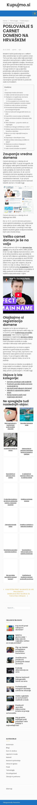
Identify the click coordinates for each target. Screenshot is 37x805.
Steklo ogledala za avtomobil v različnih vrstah (22, 698)
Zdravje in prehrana (13, 777)
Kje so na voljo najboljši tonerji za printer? (17, 134)
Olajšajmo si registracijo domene (16, 97)
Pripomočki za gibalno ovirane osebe (17, 103)
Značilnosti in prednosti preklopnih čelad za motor (22, 661)
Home (5, 21)
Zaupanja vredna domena (14, 93)
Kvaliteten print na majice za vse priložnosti (20, 590)
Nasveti (8, 757)
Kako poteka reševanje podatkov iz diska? (17, 141)
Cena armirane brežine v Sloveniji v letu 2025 (18, 119)
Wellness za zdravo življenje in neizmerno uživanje (16, 145)
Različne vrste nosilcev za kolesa (16, 105)
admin (14, 50)
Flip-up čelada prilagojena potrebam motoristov (21, 650)
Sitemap (9, 789)
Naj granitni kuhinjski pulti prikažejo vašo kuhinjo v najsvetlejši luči (17, 721)
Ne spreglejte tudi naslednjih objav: (18, 101)
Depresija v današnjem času (15, 137)
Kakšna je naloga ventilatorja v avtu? (17, 127)
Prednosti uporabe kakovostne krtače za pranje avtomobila (17, 709)
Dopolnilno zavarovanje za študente (17, 116)
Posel (8, 767)
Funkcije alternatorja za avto (21, 670)
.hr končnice (24, 267)
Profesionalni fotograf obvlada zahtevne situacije (23, 688)
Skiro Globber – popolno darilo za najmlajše (17, 124)
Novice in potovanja (13, 761)
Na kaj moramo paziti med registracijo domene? (16, 396)
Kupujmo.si (18, 5)
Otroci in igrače (11, 764)
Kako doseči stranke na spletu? (16, 148)
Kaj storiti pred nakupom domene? (19, 388)
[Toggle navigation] (35, 13)
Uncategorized (11, 773)
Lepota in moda (11, 754)
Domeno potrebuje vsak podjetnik (19, 382)
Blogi (7, 748)
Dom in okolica (11, 751)
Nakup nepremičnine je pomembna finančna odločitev (18, 130)
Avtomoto (9, 745)
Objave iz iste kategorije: (15, 99)
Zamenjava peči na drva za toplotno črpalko (18, 595)
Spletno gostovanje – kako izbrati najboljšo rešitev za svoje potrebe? (17, 639)
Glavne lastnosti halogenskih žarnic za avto (18, 113)
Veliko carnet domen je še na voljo (16, 95)
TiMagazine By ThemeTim (11, 802)
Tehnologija (14, 21)
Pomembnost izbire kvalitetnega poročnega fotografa (16, 108)
